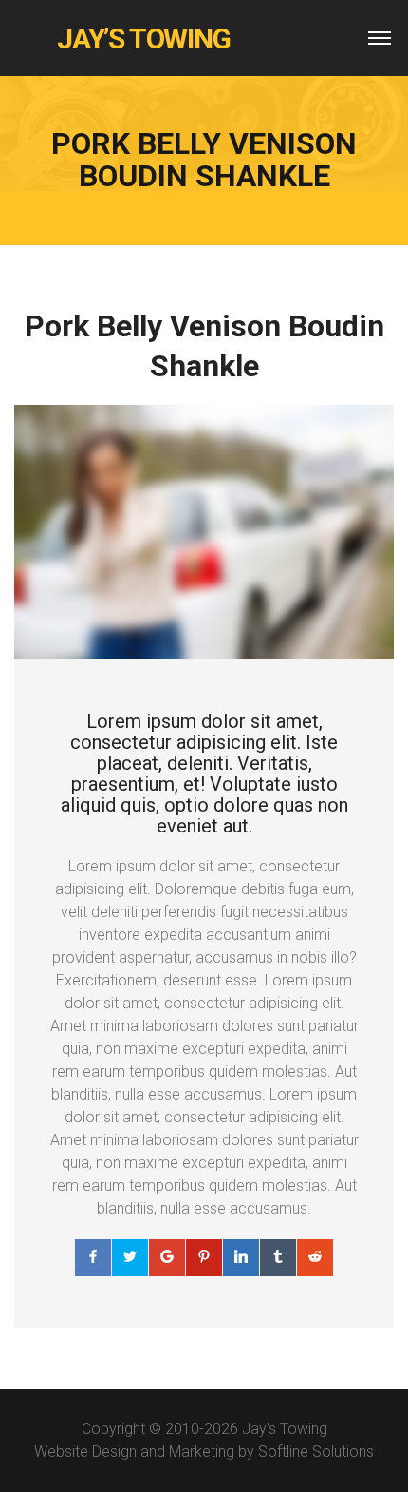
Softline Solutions (316, 1452)
